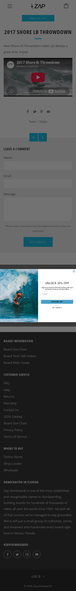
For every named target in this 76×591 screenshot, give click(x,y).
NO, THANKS (57, 307)
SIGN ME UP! (57, 301)
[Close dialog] (74, 271)
